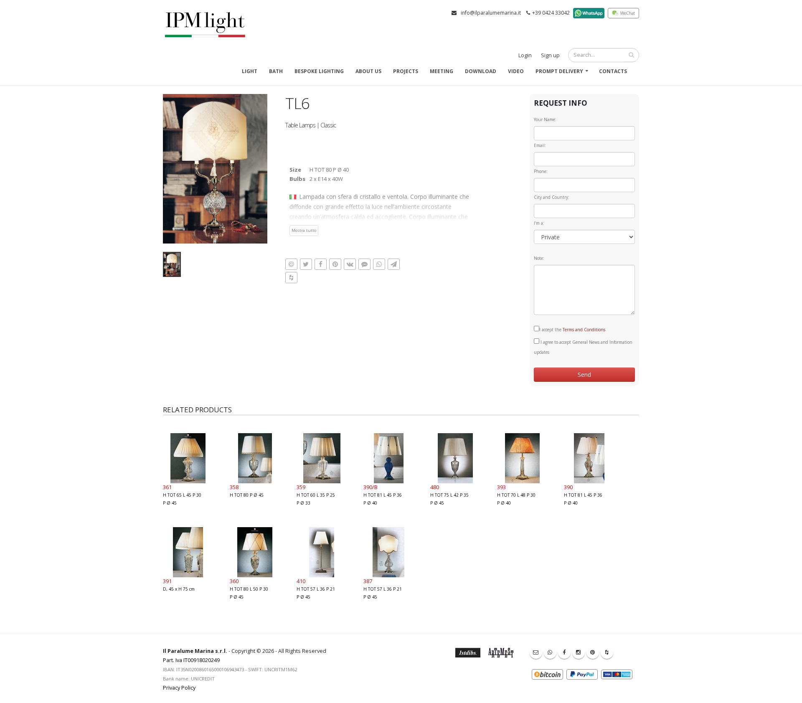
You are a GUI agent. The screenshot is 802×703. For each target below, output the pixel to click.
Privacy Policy (179, 687)
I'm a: (539, 223)
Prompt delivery (559, 71)
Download (480, 71)
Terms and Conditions (584, 329)
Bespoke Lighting (319, 71)
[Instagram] (578, 652)
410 (301, 581)
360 (234, 581)
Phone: (541, 171)
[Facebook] (564, 652)
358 (234, 487)
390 (568, 487)
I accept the (572, 329)
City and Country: (551, 197)
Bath (276, 71)
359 (301, 487)
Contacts (613, 71)
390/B (370, 487)
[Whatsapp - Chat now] (550, 652)
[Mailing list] (536, 652)
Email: (540, 145)
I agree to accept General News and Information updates (583, 347)
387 (367, 581)
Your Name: (545, 119)
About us (368, 71)
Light (249, 71)
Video (516, 71)
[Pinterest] (592, 652)
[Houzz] (607, 652)
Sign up (550, 55)
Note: (539, 258)
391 (167, 581)
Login (525, 55)
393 (501, 487)
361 (167, 487)
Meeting (441, 71)
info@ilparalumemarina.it (491, 12)
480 (434, 487)
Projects (405, 71)
